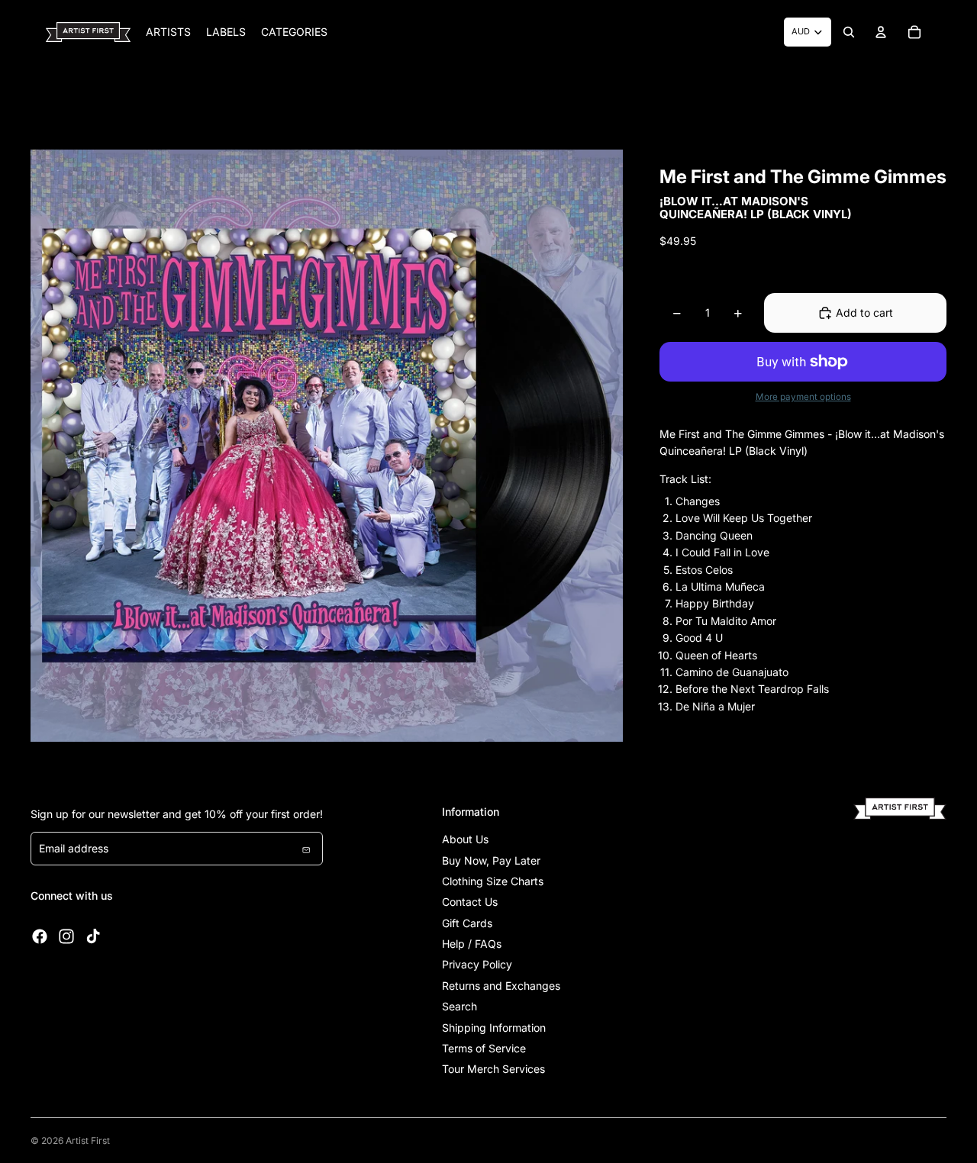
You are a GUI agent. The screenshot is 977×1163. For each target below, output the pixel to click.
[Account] (881, 32)
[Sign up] (306, 849)
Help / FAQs (471, 943)
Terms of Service (484, 1048)
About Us (465, 839)
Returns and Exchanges (501, 985)
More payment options (803, 396)
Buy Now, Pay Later (491, 860)
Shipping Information (494, 1027)
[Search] (849, 32)
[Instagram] (66, 936)
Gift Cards (467, 923)
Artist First (88, 1140)
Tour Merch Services (493, 1068)
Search (459, 1006)
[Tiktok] (93, 936)
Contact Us (470, 901)
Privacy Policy (477, 964)
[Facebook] (40, 936)
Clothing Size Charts (492, 881)
